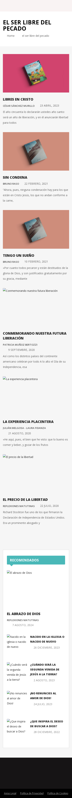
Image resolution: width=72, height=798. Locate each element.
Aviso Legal (10, 793)
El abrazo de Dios (23, 613)
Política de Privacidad (32, 793)
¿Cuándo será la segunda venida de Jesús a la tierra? (44, 669)
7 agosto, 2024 (22, 625)
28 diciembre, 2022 (47, 732)
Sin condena (15, 177)
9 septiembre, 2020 (21, 350)
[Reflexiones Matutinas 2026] (23, 6)
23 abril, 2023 (49, 105)
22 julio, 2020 (49, 506)
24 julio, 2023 (43, 704)
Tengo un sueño (18, 255)
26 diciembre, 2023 (47, 647)
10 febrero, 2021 (36, 261)
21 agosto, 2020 (19, 433)
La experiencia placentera (28, 421)
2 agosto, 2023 (44, 680)
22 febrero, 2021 (36, 183)
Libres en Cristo (18, 99)
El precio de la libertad (25, 499)
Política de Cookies (57, 793)
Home (10, 36)
